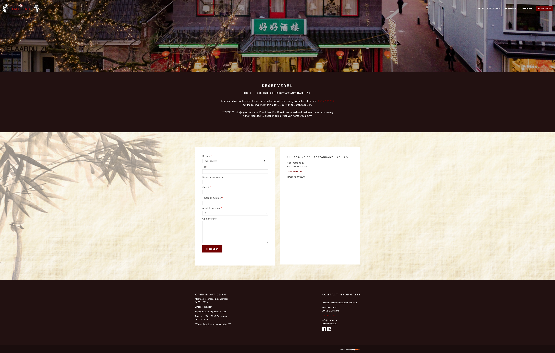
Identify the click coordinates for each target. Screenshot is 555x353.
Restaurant (494, 8)
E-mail (206, 187)
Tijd (204, 166)
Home (481, 8)
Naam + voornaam (213, 177)
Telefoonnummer (212, 197)
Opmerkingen (209, 218)
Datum (207, 156)
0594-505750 (326, 101)
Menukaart (511, 8)
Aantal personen (212, 208)
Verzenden (212, 249)
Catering (526, 8)
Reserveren (544, 8)
